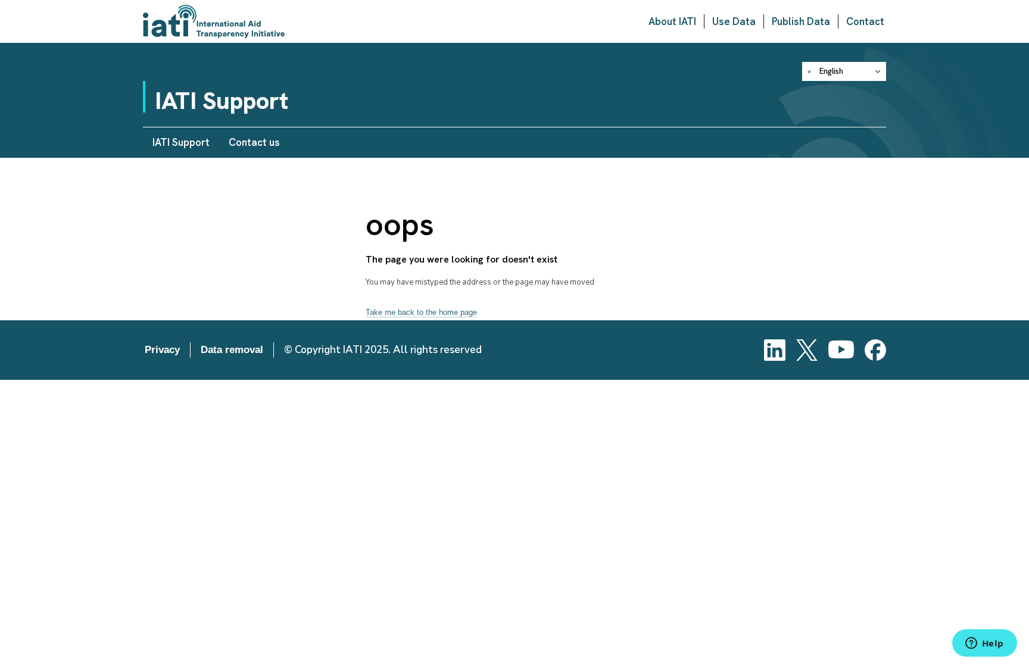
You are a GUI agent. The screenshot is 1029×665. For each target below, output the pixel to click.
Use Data (734, 21)
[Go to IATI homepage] (214, 21)
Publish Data (801, 21)
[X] (807, 350)
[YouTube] (841, 350)
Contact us (254, 142)
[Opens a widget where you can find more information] (984, 644)
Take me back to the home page (421, 312)
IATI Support (181, 142)
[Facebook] (875, 350)
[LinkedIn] (774, 350)
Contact (865, 21)
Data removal (232, 349)
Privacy (162, 349)
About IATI (672, 21)
